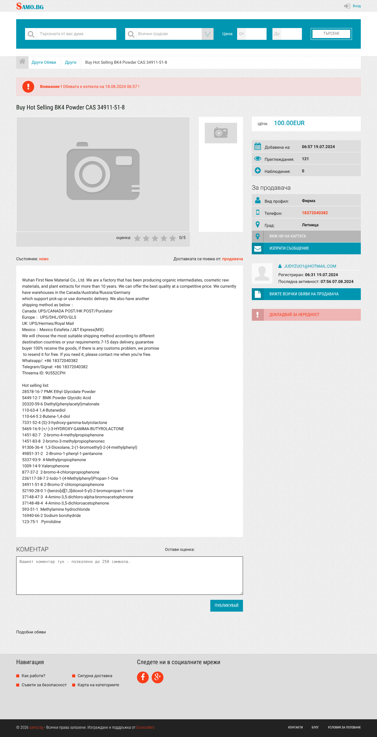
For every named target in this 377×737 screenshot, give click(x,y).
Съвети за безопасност (44, 685)
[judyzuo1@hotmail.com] (262, 282)
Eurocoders (145, 727)
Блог (315, 727)
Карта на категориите (98, 685)
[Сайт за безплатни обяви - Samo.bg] (30, 6)
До (277, 34)
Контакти (295, 727)
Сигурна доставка (94, 676)
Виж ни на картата (287, 236)
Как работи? (33, 676)
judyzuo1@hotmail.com (309, 266)
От (241, 34)
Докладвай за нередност (294, 314)
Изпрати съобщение (289, 248)
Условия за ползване (344, 727)
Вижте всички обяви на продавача (304, 294)
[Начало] (22, 62)
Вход (357, 6)
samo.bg (36, 727)
